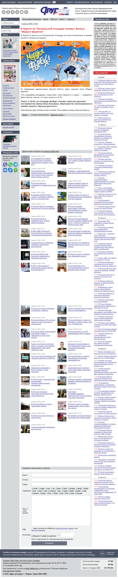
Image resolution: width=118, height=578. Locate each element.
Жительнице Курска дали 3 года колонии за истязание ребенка (103, 438)
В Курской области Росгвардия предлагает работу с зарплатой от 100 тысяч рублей (43, 334)
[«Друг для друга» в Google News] (26, 12)
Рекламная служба (10, 153)
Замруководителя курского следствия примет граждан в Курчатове (79, 370)
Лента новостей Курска (31, 19)
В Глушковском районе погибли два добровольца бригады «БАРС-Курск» (104, 393)
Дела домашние (9, 103)
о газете (69, 2)
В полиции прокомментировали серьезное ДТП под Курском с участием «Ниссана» (80, 395)
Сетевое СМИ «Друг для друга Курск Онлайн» (21, 561)
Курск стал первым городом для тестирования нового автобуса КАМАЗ (104, 189)
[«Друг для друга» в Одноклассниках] (8, 12)
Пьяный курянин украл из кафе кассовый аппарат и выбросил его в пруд (78, 185)
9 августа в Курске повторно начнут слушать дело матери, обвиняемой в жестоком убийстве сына (43, 347)
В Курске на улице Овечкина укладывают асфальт (42, 309)
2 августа (70, 19)
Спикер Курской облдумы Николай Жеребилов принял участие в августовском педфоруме (105, 371)
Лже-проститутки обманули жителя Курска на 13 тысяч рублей (79, 245)
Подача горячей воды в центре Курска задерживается (80, 309)
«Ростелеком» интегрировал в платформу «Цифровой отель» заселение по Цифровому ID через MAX (105, 490)
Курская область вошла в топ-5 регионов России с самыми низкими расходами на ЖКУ (105, 400)
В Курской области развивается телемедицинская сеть (43, 185)
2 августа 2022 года (51, 151)
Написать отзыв (56, 115)
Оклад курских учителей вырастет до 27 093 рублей (105, 357)
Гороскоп (6, 111)
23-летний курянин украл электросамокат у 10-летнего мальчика (104, 503)
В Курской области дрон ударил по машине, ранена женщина (105, 270)
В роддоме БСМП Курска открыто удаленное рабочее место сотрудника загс (42, 197)
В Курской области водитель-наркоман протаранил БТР (103, 130)
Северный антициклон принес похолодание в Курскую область (104, 173)
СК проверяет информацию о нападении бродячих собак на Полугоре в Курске (105, 385)
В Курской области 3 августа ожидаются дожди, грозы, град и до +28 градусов (80, 322)
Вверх (24, 115)
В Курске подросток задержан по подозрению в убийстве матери (104, 451)
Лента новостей (101, 73)
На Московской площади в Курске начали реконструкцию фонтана (104, 202)
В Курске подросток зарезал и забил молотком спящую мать (104, 283)
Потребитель (8, 95)
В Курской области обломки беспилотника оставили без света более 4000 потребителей (104, 246)
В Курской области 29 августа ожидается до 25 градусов (104, 94)
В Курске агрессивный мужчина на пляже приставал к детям (105, 324)
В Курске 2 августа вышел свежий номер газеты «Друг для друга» (79, 406)
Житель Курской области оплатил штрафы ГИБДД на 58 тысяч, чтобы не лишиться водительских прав (80, 222)
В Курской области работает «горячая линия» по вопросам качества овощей (79, 233)
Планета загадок (9, 98)
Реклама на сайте (102, 19)
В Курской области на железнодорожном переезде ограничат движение (105, 444)
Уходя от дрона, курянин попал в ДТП (102, 497)
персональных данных (65, 528)
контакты (108, 2)
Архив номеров (9, 119)
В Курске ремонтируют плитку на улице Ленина (104, 207)
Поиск (5, 19)
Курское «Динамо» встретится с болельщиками (104, 143)
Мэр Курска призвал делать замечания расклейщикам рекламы (103, 229)
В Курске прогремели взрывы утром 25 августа (104, 473)
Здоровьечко (7, 101)
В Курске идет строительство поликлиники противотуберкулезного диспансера (43, 382)
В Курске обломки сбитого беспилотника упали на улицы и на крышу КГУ (105, 467)
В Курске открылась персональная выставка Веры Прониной (105, 101)
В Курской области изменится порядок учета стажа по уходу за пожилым (104, 482)
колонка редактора (81, 2)
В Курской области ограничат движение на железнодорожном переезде (105, 378)
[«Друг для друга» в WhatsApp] (10, 164)
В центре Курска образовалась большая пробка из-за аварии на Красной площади (103, 137)
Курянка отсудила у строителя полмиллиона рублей (103, 167)
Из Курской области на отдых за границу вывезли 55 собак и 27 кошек (105, 407)
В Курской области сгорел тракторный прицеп (41, 405)
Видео (5, 35)
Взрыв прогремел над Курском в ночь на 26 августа (105, 352)
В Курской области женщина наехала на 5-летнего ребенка (43, 207)
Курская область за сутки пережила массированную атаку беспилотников (103, 336)
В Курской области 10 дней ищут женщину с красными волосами (104, 295)
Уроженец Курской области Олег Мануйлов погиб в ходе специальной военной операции (79, 347)
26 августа (102, 218)
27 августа (102, 125)
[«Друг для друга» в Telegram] (13, 12)
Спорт (5, 90)
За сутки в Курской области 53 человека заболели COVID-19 (43, 357)
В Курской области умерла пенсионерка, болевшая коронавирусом (78, 358)
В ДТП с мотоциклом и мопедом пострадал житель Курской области (42, 268)
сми (114, 2)
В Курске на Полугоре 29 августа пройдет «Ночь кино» (104, 107)
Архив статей (8, 127)
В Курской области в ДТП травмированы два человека (79, 332)
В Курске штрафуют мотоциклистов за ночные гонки (104, 253)
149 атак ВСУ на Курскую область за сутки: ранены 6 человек (104, 113)
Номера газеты (9, 60)
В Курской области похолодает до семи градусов (105, 412)
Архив (45, 19)
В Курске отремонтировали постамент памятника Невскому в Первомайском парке (105, 425)
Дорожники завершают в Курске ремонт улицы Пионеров (40, 370)
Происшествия (8, 88)
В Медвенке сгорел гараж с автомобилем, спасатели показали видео (104, 289)
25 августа (102, 349)
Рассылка (7, 27)
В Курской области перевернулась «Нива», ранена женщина (40, 221)
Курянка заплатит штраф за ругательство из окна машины (104, 161)
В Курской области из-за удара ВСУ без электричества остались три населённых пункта (105, 83)
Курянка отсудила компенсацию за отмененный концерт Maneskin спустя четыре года (105, 363)
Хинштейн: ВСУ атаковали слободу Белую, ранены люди (104, 223)
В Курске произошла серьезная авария (104, 300)
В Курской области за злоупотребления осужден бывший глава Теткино (78, 268)
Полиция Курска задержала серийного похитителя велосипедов (42, 245)
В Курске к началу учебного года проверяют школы (79, 255)
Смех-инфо (7, 114)
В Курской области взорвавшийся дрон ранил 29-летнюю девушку (104, 154)
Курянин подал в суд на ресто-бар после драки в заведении (105, 196)
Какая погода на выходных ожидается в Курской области (102, 119)
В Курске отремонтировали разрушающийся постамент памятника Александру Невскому (104, 181)
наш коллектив (97, 2)
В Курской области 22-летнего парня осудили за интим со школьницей (43, 322)
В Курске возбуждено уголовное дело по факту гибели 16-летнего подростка (105, 264)
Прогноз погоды (9, 116)
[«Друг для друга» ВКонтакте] (4, 12)
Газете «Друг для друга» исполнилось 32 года (105, 259)
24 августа (102, 477)
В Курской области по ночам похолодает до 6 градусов (104, 276)
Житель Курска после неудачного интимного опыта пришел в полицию (105, 418)
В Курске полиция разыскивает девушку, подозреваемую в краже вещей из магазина (77, 209)
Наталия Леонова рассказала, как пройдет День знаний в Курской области (105, 312)
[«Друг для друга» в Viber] (5, 164)
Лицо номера (8, 108)
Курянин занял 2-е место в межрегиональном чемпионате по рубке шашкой (80, 197)
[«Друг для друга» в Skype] (10, 170)
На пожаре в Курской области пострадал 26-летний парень (79, 417)
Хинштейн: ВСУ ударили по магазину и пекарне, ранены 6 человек (105, 148)
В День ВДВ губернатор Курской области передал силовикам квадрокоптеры (41, 233)
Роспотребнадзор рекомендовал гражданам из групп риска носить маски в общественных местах (42, 174)
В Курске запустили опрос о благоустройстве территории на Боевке (103, 318)
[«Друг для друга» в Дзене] (17, 12)
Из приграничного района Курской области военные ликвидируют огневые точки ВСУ (42, 161)
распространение (38, 530)
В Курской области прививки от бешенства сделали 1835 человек (103, 432)
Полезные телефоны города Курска (9, 146)
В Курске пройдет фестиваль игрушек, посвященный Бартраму (103, 343)
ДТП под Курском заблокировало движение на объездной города (104, 306)
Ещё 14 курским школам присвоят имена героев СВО (105, 330)
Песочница (7, 105)
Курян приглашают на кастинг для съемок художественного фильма (79, 160)
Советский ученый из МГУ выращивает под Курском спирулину (10, 53)
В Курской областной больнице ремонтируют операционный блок (40, 256)
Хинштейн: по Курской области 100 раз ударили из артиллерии (104, 461)
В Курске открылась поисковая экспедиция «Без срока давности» (42, 394)
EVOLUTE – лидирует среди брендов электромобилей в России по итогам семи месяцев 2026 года (105, 237)
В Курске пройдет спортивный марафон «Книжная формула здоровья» (80, 381)
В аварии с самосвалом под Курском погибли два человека (80, 172)
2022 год (53, 19)
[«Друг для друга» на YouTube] (22, 12)
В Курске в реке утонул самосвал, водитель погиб (104, 89)
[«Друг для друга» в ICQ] (15, 170)
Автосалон (7, 93)
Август (62, 19)
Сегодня (101, 77)
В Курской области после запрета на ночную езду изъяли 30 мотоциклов (104, 212)
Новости (6, 85)
